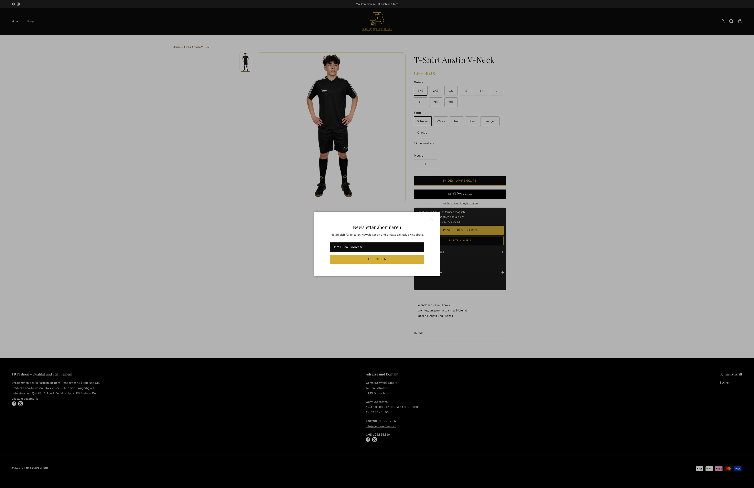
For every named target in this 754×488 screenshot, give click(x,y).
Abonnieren (377, 259)
